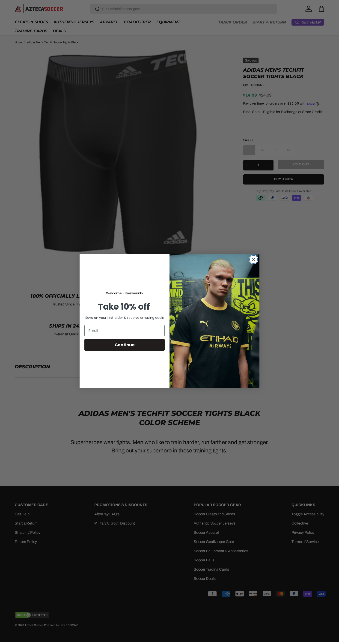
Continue (125, 345)
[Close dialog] (254, 259)
